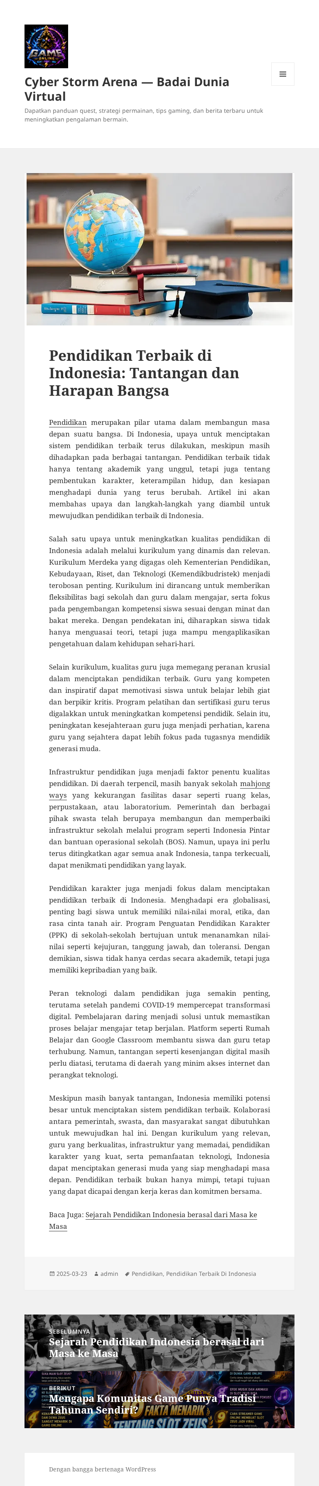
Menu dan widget (283, 85)
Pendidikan (68, 422)
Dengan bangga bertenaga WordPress (102, 1469)
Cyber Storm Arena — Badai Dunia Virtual (127, 88)
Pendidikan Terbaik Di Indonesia (211, 1274)
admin (109, 1274)
